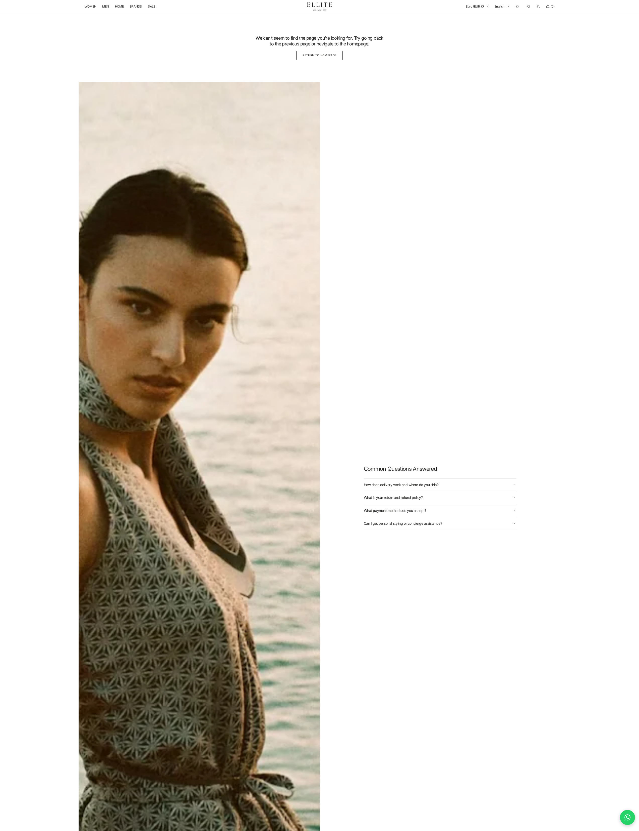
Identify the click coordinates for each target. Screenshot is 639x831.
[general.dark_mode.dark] (517, 6)
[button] (529, 6)
